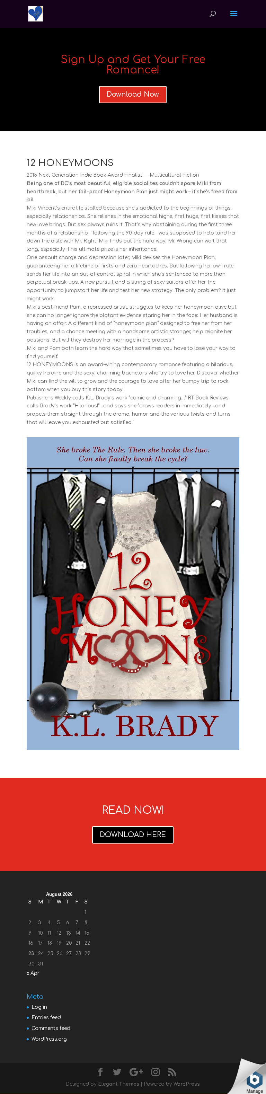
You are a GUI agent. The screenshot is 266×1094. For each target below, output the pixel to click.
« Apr (33, 973)
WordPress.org (49, 1039)
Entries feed (46, 1017)
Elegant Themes (118, 1084)
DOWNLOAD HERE (133, 835)
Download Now (133, 94)
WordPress (187, 1084)
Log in (39, 1007)
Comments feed (51, 1028)
